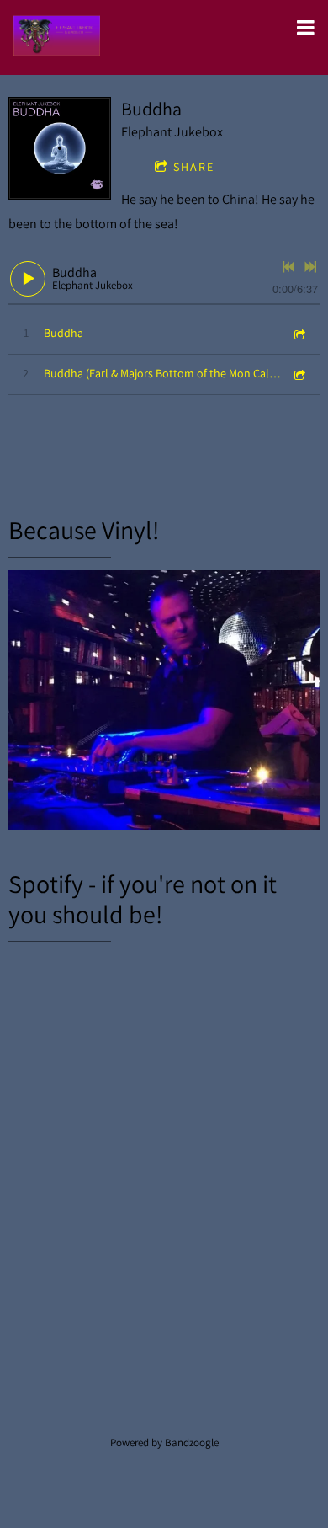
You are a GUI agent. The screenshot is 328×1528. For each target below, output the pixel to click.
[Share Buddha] (299, 333)
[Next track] (310, 267)
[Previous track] (288, 267)
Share (193, 166)
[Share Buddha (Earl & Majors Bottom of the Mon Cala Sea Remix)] (299, 373)
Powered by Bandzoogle (164, 1442)
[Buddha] (59, 148)
